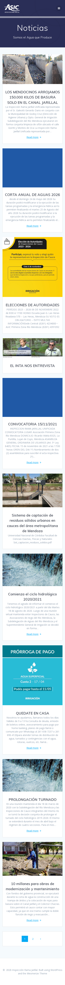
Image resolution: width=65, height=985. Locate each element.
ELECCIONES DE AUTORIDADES (32, 305)
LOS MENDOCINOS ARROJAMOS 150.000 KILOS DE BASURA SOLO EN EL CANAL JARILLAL (32, 97)
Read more (32, 137)
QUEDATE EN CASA (32, 713)
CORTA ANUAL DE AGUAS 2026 (32, 194)
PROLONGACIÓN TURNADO (32, 799)
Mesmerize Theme (37, 973)
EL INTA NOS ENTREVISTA (32, 365)
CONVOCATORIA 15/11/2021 (32, 424)
